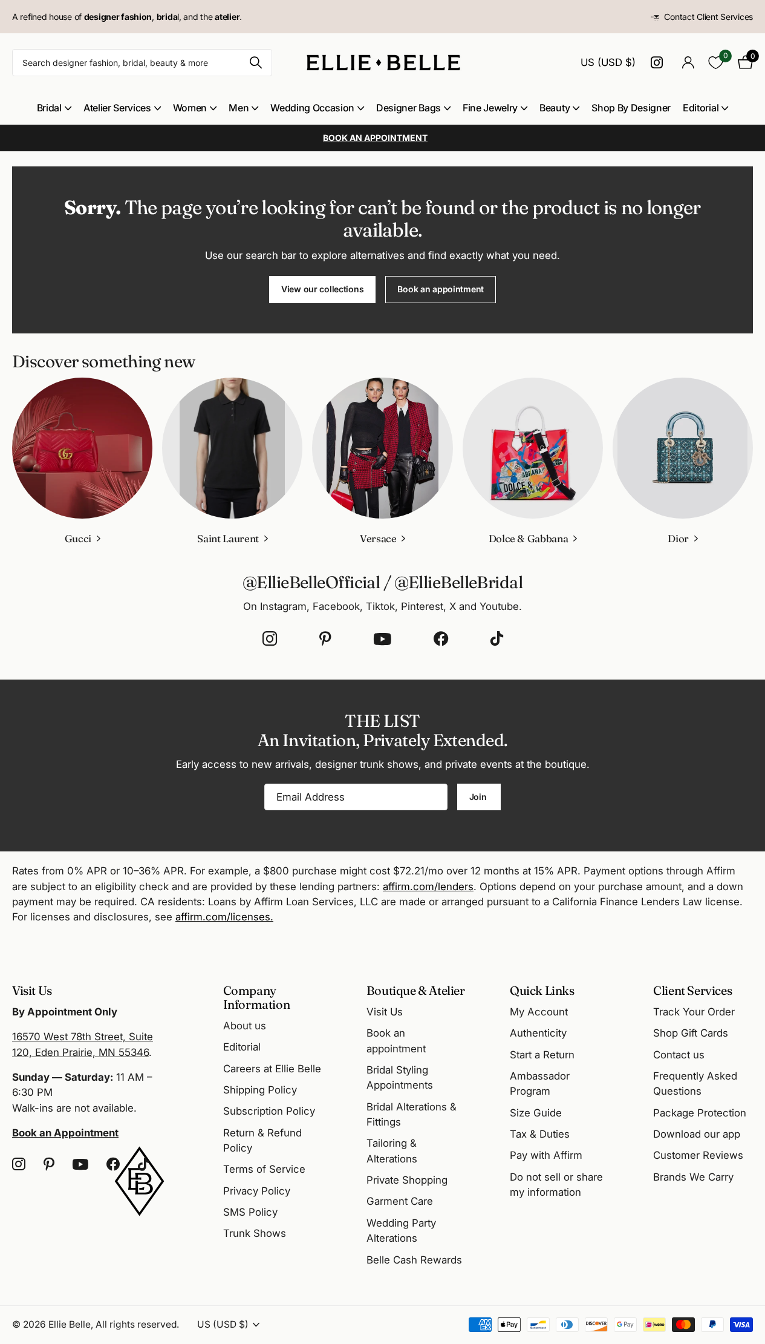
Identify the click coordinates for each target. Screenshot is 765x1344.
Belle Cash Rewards (414, 1260)
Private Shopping (407, 1180)
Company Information (256, 997)
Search (255, 62)
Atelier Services (117, 108)
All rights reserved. (137, 1324)
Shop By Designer (631, 108)
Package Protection (699, 1113)
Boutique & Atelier (415, 990)
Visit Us (384, 1012)
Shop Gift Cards (690, 1033)
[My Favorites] (716, 63)
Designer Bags (408, 108)
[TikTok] (496, 639)
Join (479, 797)
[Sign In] (688, 62)
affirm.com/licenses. (224, 917)
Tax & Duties (540, 1134)
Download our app (696, 1134)
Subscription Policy (269, 1111)
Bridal (49, 108)
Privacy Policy (256, 1191)
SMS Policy (250, 1212)
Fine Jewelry (490, 108)
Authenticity (538, 1033)
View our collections (322, 289)
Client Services (692, 990)
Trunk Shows (254, 1233)
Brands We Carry (693, 1177)
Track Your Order (694, 1012)
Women (190, 108)
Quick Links (542, 990)
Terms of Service (264, 1169)
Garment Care (399, 1201)
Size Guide (536, 1113)
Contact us (679, 1055)
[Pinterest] (325, 639)
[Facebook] (441, 639)
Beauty (554, 108)
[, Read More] (658, 62)
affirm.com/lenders (428, 886)
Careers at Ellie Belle (272, 1069)
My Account (539, 1012)
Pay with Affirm (546, 1155)
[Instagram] (269, 639)
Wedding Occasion (312, 108)
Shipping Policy (260, 1090)
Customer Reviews (698, 1155)
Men (239, 108)
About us (244, 1026)
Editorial (700, 108)
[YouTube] (382, 639)
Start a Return (542, 1055)
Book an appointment (440, 289)
